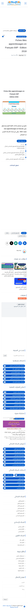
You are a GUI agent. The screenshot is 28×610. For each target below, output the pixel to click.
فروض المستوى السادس (14, 465)
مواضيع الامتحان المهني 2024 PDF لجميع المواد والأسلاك (15, 433)
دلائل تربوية (21, 565)
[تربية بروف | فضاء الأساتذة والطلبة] (14, 3)
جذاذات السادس (22, 235)
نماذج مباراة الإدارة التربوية (14, 395)
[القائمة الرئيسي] (25, 3)
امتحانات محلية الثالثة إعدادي (14, 375)
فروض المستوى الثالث (14, 452)
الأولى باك (22, 540)
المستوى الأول (20, 503)
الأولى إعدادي (21, 526)
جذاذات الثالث (8, 475)
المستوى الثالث (20, 505)
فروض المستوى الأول (14, 448)
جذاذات (7, 233)
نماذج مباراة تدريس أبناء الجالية (14, 398)
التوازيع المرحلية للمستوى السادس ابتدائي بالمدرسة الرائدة (14, 147)
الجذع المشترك (20, 545)
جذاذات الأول (20, 475)
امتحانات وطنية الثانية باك (14, 382)
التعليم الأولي (21, 501)
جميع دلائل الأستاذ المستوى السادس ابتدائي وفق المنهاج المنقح (13, 153)
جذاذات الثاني (14, 478)
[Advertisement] (14, 18)
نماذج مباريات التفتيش (14, 405)
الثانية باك (22, 542)
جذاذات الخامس (14, 481)
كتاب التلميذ (21, 568)
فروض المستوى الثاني (14, 455)
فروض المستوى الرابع (14, 461)
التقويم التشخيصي (20, 558)
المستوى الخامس (20, 510)
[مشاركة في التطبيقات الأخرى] (7, 243)
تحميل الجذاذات (14, 165)
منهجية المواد (21, 570)
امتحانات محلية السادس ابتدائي (14, 378)
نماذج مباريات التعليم (14, 401)
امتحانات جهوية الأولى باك (14, 369)
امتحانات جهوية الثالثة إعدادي (14, 372)
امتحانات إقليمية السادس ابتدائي (14, 365)
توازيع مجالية (21, 560)
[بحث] (2, 3)
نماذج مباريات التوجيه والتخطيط (14, 408)
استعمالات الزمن (20, 556)
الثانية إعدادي (21, 531)
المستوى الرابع (21, 513)
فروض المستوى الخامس (14, 458)
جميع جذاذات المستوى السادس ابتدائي (15, 159)
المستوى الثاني (21, 508)
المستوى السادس (21, 36)
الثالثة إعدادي (21, 529)
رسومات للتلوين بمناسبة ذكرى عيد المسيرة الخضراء (9, 30)
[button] (20, 243)
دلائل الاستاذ (21, 563)
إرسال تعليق (21, 304)
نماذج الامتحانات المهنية (14, 392)
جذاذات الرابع (14, 484)
